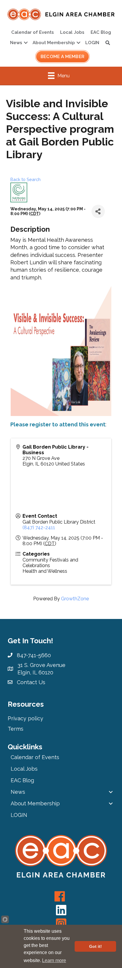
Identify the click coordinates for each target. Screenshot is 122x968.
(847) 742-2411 (39, 527)
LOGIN (92, 42)
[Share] (98, 211)
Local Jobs (72, 32)
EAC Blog (101, 32)
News (16, 42)
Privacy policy (25, 718)
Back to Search (25, 179)
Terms (15, 729)
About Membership (54, 42)
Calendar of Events (32, 32)
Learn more (54, 960)
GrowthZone (75, 598)
